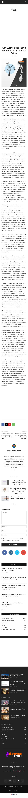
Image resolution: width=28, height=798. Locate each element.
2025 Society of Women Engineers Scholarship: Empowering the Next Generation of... (18, 709)
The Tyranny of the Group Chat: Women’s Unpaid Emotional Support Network (18, 683)
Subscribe (23, 550)
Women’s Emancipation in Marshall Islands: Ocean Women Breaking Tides (7, 436)
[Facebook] (2, 424)
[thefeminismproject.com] (14, 10)
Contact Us (22, 786)
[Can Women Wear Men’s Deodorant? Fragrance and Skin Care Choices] (5, 482)
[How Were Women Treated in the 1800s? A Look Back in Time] (5, 717)
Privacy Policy (10, 786)
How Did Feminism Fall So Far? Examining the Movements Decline (18, 701)
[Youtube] (22, 781)
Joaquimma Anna (14, 450)
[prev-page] (13, 504)
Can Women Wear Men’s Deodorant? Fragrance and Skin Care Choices (18, 482)
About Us (16, 786)
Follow (11, 550)
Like (4, 550)
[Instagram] (15, 470)
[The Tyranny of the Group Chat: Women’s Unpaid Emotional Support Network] (5, 683)
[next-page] (15, 504)
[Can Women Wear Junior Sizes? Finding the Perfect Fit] (5, 498)
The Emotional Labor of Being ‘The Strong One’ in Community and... (18, 690)
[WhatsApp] (13, 424)
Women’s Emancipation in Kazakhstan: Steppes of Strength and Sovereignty (21, 436)
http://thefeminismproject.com (14, 453)
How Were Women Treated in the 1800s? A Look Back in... (17, 716)
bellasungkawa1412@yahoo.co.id (17, 771)
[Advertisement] (14, 28)
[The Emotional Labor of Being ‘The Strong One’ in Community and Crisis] (5, 691)
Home (5, 786)
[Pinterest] (9, 424)
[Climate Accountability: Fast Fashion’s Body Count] (5, 676)
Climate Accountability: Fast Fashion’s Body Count (16, 675)
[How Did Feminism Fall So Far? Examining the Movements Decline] (5, 702)
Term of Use (14, 788)
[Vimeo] (18, 781)
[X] (6, 424)
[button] (2, 2)
